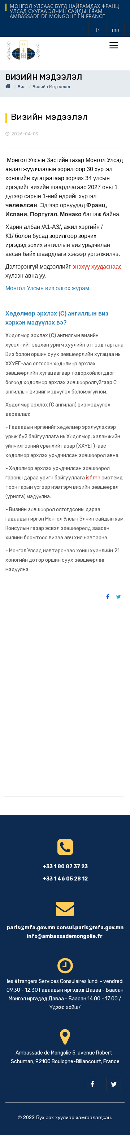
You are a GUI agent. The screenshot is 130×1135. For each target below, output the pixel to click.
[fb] (92, 1084)
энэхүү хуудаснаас (97, 267)
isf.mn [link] (93, 478)
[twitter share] (119, 596)
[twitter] (114, 1084)
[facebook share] (108, 596)
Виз (22, 86)
